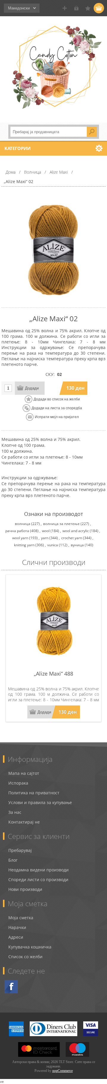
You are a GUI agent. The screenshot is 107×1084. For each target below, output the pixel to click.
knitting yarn (24, 544)
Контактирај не (24, 822)
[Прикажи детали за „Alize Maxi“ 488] (53, 622)
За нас (14, 812)
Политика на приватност (33, 793)
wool (46, 530)
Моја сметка (20, 917)
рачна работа (17, 530)
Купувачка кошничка (29, 947)
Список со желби (25, 956)
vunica (52, 544)
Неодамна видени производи (38, 870)
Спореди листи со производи (38, 879)
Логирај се (76, 8)
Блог (13, 860)
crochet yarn (71, 537)
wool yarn (20, 537)
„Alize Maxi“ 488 (53, 673)
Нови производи (25, 889)
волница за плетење (61, 523)
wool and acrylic (75, 530)
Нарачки (17, 927)
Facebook (11, 986)
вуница (77, 544)
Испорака (18, 783)
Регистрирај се (64, 8)
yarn (44, 537)
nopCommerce (62, 1071)
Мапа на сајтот (23, 773)
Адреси (15, 937)
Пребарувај (20, 850)
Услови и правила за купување (40, 802)
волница (22, 523)
